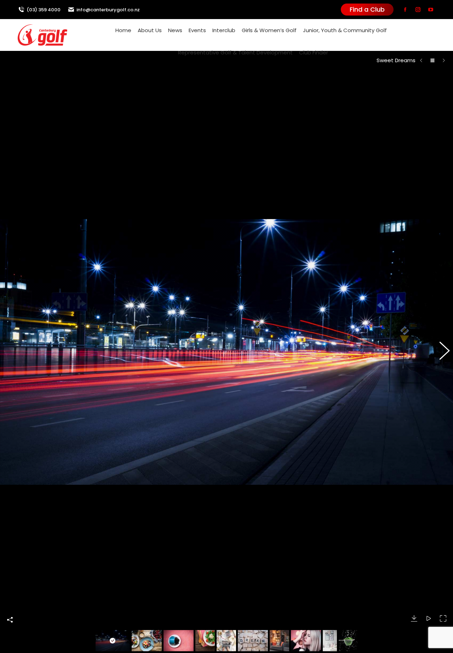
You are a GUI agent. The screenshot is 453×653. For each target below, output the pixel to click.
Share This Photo (10, 619)
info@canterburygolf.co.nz (108, 9)
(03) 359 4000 (44, 9)
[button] (12, 352)
